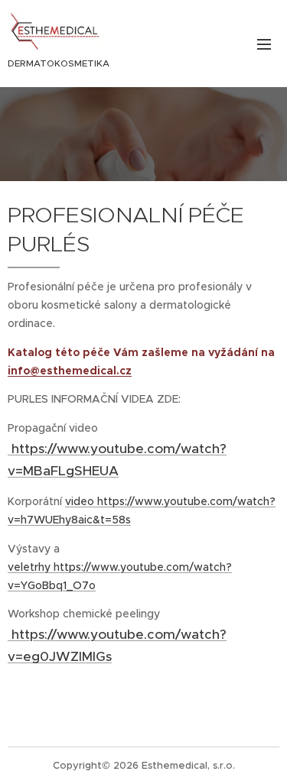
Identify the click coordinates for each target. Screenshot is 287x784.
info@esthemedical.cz (70, 370)
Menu (264, 43)
